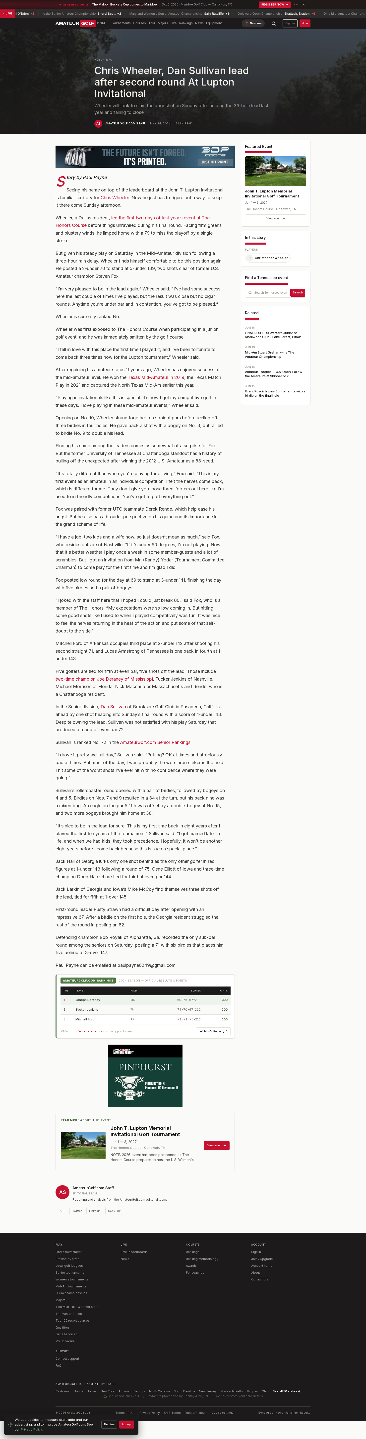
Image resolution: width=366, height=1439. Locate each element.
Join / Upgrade (262, 1259)
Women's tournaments (72, 1279)
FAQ (58, 1365)
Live (174, 23)
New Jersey (208, 1391)
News (199, 23)
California (62, 1391)
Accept (127, 1424)
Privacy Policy (149, 1413)
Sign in (290, 23)
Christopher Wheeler (268, 258)
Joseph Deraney (87, 1000)
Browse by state (67, 1259)
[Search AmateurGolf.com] (274, 23)
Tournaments (121, 23)
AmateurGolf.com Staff (125, 123)
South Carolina (184, 1391)
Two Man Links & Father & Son (77, 1307)
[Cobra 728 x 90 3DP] (145, 157)
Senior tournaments (70, 1272)
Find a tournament (69, 1252)
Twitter (77, 1211)
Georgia (139, 1391)
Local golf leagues (69, 1265)
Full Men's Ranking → (213, 1031)
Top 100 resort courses (73, 1320)
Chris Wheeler (115, 197)
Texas (92, 1391)
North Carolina (159, 1391)
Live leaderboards (134, 1252)
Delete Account (196, 1413)
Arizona (124, 1391)
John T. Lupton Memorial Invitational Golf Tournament (272, 193)
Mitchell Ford (85, 1019)
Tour (151, 23)
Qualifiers (63, 1327)
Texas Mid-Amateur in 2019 (156, 377)
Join (305, 23)
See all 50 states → (287, 1391)
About (255, 1272)
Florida (78, 1391)
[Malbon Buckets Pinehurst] (145, 1076)
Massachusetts (232, 1391)
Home (98, 59)
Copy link (114, 1211)
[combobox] (275, 293)
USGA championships (71, 1293)
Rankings (186, 23)
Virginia (252, 1391)
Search (298, 292)
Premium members (89, 1031)
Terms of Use (125, 1413)
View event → (275, 218)
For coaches (195, 1272)
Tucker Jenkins (86, 1009)
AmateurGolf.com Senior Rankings (155, 742)
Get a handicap (66, 1334)
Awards (191, 1265)
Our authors (259, 1279)
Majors (163, 23)
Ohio (265, 1391)
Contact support (67, 1358)
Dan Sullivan (113, 706)
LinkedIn (95, 1211)
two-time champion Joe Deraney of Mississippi (104, 679)
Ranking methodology (202, 1259)
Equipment (214, 23)
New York (108, 1391)
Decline (109, 1424)
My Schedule (65, 1341)
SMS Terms (172, 1413)
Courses (139, 23)
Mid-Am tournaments (71, 1286)
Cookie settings (222, 1412)
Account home (261, 1265)
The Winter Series (69, 1314)
